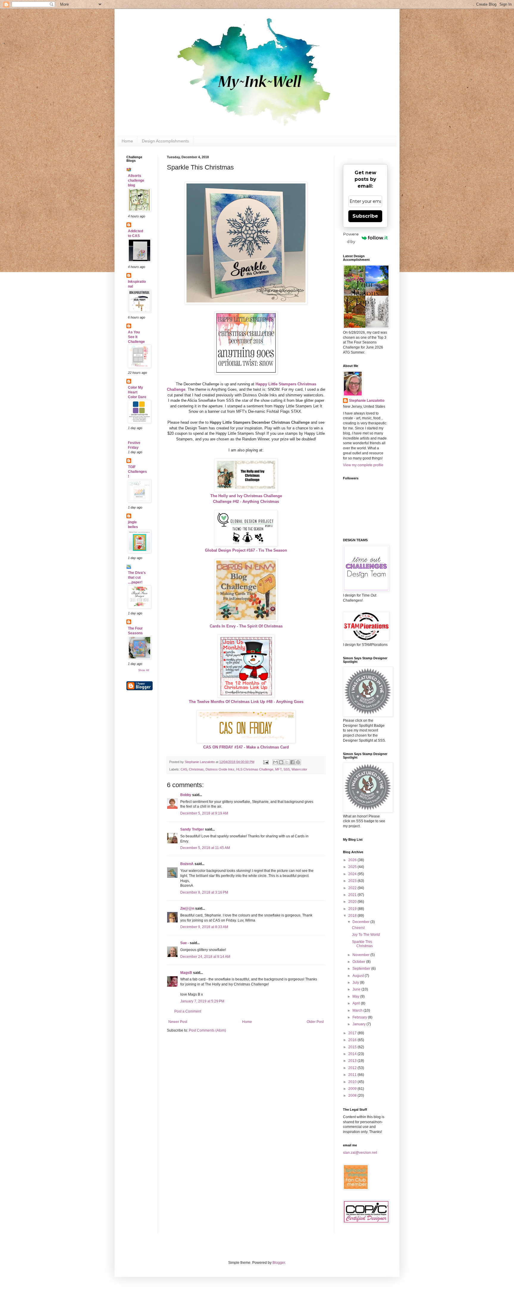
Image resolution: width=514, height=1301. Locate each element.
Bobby (185, 795)
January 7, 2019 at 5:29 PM (202, 1001)
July (356, 982)
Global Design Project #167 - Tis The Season (246, 550)
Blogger (278, 1263)
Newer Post (177, 1022)
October (359, 962)
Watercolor (299, 769)
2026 (353, 860)
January (359, 1024)
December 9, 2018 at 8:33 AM (204, 927)
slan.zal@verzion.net (360, 1153)
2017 (353, 1033)
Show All (143, 670)
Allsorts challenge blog (136, 180)
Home (127, 141)
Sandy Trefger (192, 829)
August (358, 976)
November (361, 955)
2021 (353, 895)
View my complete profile (363, 465)
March (357, 1010)
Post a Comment (187, 1011)
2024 (353, 874)
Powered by (351, 238)
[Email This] (275, 762)
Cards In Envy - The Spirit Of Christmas (246, 626)
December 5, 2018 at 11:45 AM (205, 848)
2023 (353, 881)
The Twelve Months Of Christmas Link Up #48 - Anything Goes (246, 701)
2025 (353, 867)
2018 (353, 916)
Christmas (196, 769)
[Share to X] (287, 762)
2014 (353, 1054)
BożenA (187, 864)
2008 (353, 1095)
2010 (353, 1082)
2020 (353, 902)
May (356, 996)
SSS (286, 769)
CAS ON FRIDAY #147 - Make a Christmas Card (246, 747)
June (356, 989)
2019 (353, 909)
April (356, 1003)
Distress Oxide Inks (220, 769)
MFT (278, 769)
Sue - (184, 943)
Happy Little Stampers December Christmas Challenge (260, 422)
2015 (353, 1047)
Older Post (315, 1022)
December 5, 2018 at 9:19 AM (204, 813)
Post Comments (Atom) (207, 1030)
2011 (353, 1075)
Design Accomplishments (165, 141)
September (361, 968)
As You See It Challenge (136, 337)
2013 (353, 1061)
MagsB (186, 973)
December (361, 922)
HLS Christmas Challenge (254, 769)
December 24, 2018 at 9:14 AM (205, 957)
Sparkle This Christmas (362, 944)
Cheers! (358, 928)
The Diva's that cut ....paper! (137, 577)
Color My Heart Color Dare (137, 392)
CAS (184, 769)
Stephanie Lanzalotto (366, 400)
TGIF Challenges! (137, 471)
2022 (353, 888)
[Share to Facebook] (292, 762)
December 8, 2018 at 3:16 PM (204, 892)
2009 (353, 1089)
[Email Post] (265, 762)
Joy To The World (366, 935)
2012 (353, 1068)
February (360, 1017)
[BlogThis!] (281, 762)
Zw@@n (187, 908)
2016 (353, 1040)
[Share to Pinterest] (298, 762)
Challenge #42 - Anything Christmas (246, 501)
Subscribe (365, 216)
